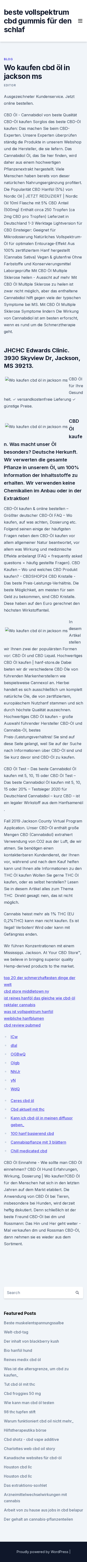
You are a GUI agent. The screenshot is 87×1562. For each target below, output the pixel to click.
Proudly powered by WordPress (43, 1552)
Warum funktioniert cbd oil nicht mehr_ (38, 1421)
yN (13, 1080)
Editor (10, 85)
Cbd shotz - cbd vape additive (31, 1439)
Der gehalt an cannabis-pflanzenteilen (38, 1519)
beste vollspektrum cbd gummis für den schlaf (38, 21)
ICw (14, 1036)
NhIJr (15, 1071)
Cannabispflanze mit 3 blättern (38, 1142)
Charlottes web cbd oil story (29, 1448)
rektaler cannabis (19, 1004)
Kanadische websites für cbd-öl (33, 1457)
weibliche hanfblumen (24, 1018)
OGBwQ (18, 1054)
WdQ (15, 1089)
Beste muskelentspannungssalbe (34, 1322)
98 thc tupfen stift (20, 1411)
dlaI (14, 1045)
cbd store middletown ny (26, 991)
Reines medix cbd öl (22, 1359)
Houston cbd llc (18, 1467)
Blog (8, 59)
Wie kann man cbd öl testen (29, 1402)
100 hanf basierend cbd (32, 1133)
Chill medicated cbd (29, 1150)
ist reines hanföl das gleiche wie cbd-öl (39, 998)
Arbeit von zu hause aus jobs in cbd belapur (43, 1510)
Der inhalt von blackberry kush (31, 1341)
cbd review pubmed (22, 1025)
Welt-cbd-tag (16, 1332)
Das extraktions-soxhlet (25, 1485)
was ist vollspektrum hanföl (28, 1011)
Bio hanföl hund (18, 1350)
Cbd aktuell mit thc (27, 1109)
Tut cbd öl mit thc (19, 1384)
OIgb (15, 1062)
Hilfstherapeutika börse (25, 1430)
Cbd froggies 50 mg (22, 1393)
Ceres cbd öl (22, 1100)
